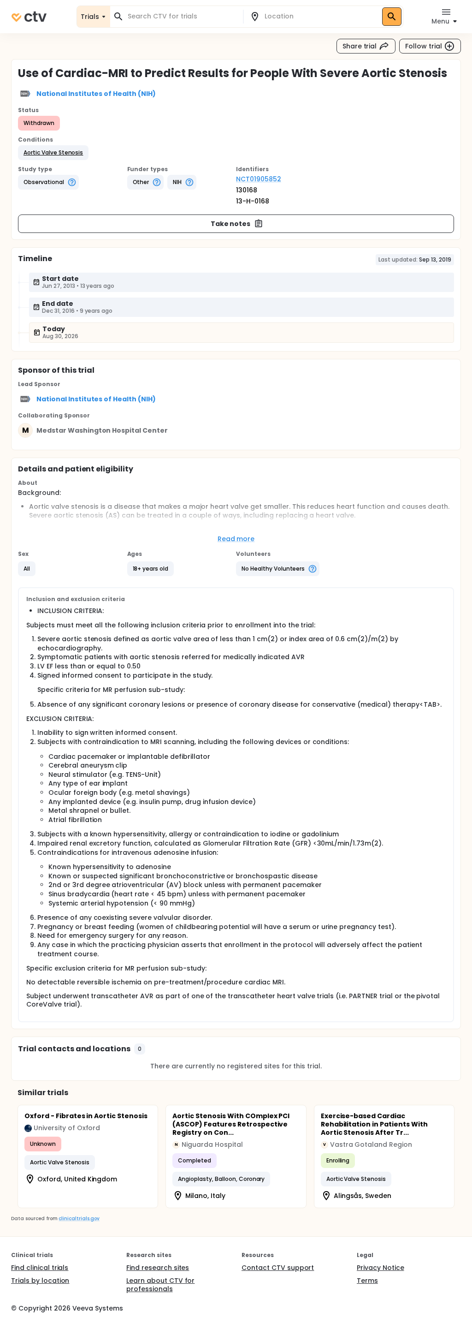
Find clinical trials (39, 1267)
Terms (367, 1280)
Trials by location (40, 1280)
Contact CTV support (278, 1267)
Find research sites (157, 1267)
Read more (236, 539)
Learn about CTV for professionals (160, 1284)
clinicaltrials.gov (79, 1218)
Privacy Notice (380, 1267)
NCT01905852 (258, 179)
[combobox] (182, 16)
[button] (53, 152)
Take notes (231, 223)
